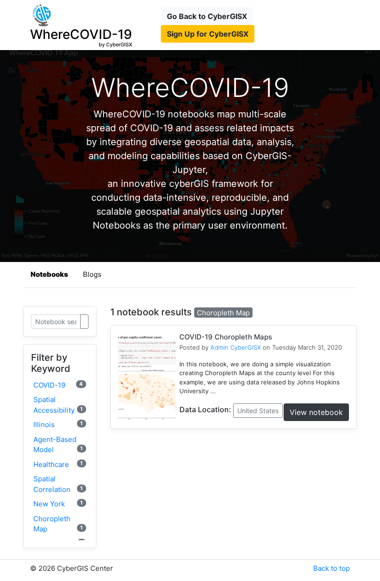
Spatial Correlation (58, 484)
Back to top (331, 568)
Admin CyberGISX (235, 347)
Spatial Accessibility (58, 405)
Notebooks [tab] (49, 274)
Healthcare (58, 464)
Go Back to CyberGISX (207, 16)
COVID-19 (58, 385)
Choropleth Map (58, 524)
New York (58, 503)
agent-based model (58, 444)
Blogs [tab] (92, 274)
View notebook (316, 412)
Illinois (58, 424)
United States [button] (258, 411)
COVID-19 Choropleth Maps (225, 336)
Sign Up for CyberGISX (207, 33)
